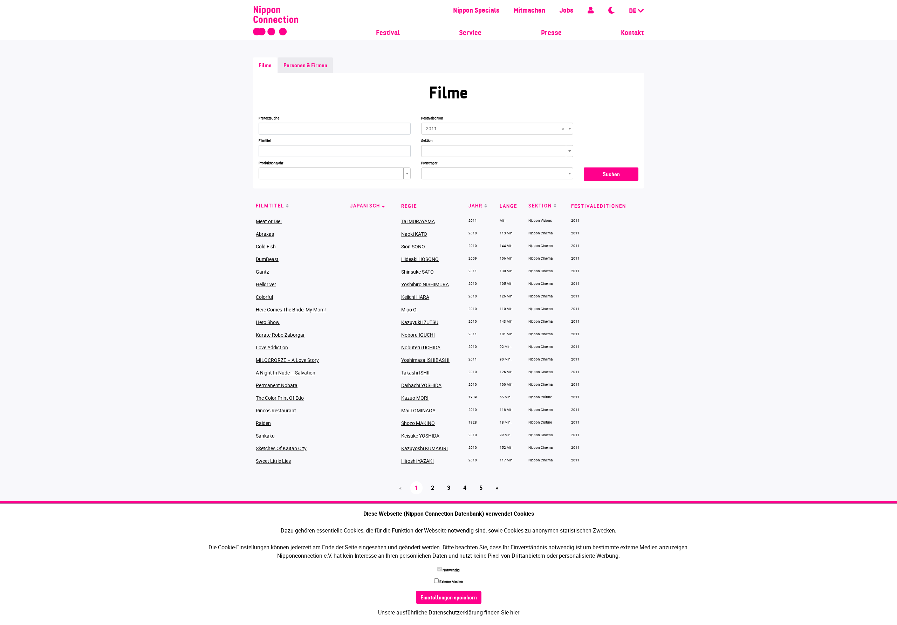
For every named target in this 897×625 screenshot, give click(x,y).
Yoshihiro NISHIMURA (425, 284)
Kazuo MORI (415, 397)
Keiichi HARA (415, 297)
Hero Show (268, 322)
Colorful (264, 297)
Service (470, 33)
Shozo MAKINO (418, 423)
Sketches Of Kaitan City (281, 448)
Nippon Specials (476, 10)
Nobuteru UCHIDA (420, 347)
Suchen (611, 175)
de (633, 11)
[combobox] (497, 129)
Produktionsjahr (271, 162)
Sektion (427, 140)
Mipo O (409, 309)
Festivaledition (432, 118)
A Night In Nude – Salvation (285, 372)
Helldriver (266, 284)
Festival (388, 33)
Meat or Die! (269, 221)
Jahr (475, 205)
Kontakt (632, 33)
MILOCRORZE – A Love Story (287, 360)
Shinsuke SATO (417, 271)
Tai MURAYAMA (418, 221)
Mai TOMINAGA (418, 410)
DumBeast (267, 259)
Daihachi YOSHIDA (421, 385)
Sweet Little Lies (273, 461)
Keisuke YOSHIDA (420, 435)
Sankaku (265, 435)
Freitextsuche (269, 118)
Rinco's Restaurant (276, 410)
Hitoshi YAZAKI (417, 461)
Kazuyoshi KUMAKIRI (424, 448)
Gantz (262, 271)
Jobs (566, 10)
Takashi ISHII (415, 372)
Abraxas (265, 234)
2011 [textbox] (495, 128)
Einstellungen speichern (448, 598)
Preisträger (429, 162)
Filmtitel (265, 140)
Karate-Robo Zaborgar (280, 334)
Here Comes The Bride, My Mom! (291, 309)
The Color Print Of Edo (280, 397)
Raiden (263, 423)
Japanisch (365, 205)
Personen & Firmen (305, 66)
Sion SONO (413, 246)
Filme (265, 66)
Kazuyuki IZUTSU (419, 322)
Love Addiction (272, 347)
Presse (551, 33)
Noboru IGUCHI (418, 334)
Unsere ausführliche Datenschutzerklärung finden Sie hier (448, 612)
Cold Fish (266, 246)
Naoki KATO (414, 234)
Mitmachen (529, 10)
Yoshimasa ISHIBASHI (425, 360)
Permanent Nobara (276, 385)
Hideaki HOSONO (420, 259)
